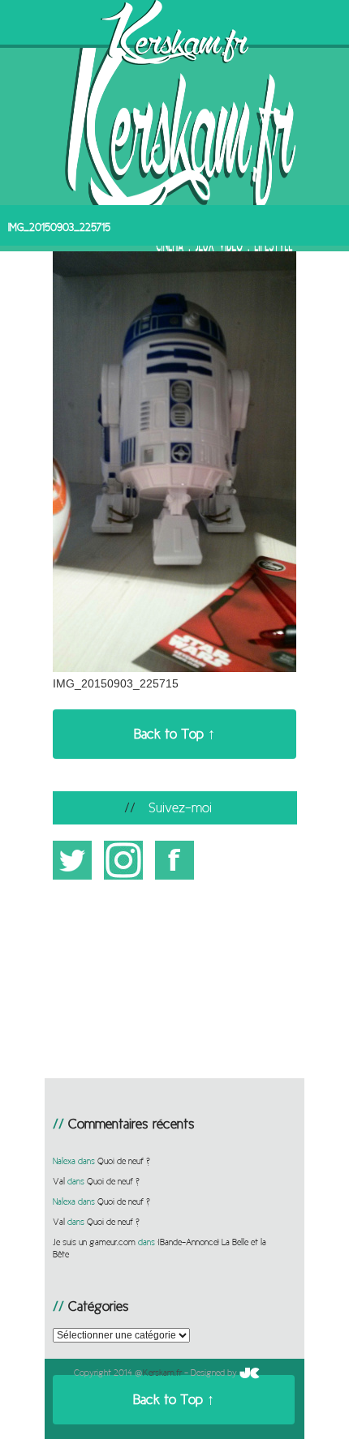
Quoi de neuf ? (123, 1161)
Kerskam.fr (162, 1372)
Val (59, 1181)
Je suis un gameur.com (94, 1242)
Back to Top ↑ (174, 734)
